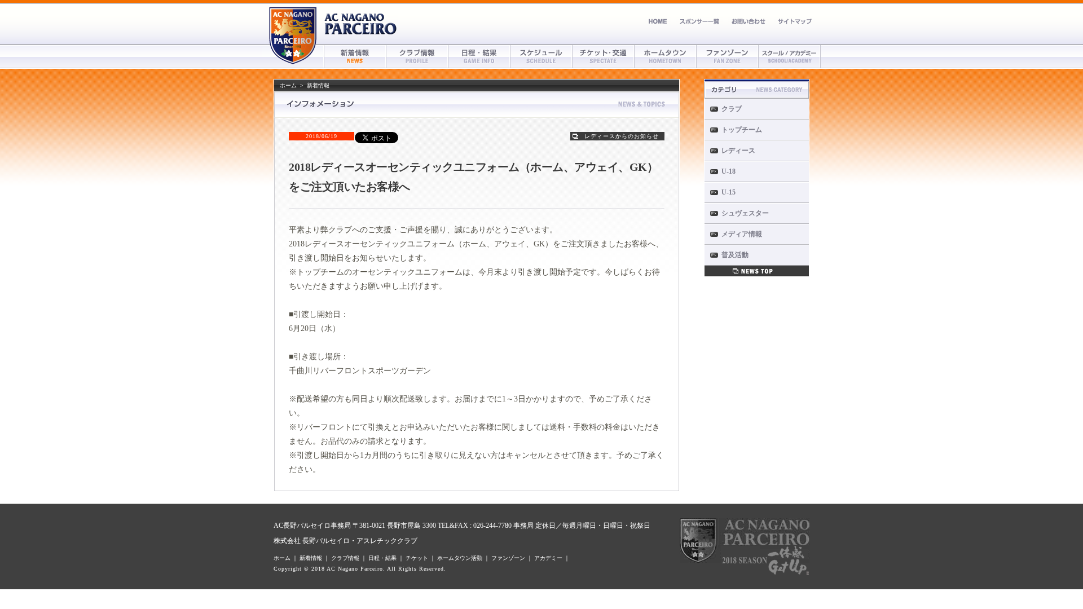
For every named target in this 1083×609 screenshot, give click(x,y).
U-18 (728, 171)
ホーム (658, 21)
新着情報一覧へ (757, 271)
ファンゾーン (728, 56)
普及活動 (735, 255)
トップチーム (741, 130)
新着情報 (355, 56)
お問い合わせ (748, 21)
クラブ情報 (417, 56)
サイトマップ (794, 21)
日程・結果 (479, 56)
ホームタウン (666, 56)
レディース (738, 151)
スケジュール (541, 56)
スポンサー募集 (699, 21)
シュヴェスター (745, 213)
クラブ (731, 109)
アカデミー (790, 56)
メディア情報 (741, 234)
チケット (604, 56)
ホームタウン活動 (459, 558)
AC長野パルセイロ (361, 24)
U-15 (728, 192)
